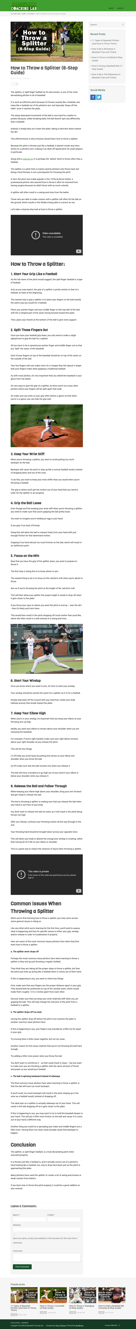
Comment (17, 1251)
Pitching (26, 78)
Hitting (101, 1312)
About (111, 8)
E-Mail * (51, 1215)
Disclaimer (25, 1323)
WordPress (79, 1326)
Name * (16, 1215)
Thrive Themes (60, 1326)
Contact (120, 8)
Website (17, 1225)
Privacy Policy (15, 1323)
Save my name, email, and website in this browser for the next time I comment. (45, 1240)
